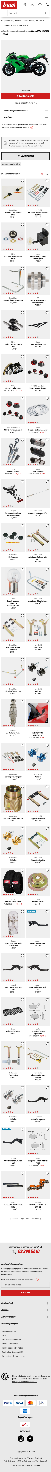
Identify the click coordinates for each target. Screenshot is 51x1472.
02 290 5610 (28, 1251)
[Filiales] (25, 5)
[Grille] (42, 173)
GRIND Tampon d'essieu (38, 388)
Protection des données (11, 1340)
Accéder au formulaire (35, 146)
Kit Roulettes (13, 557)
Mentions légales (9, 1331)
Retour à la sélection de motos (15, 25)
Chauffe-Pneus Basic (13, 902)
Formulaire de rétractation (12, 1348)
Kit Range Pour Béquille (13, 777)
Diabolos (38, 691)
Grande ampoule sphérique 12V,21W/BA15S (13, 603)
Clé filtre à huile (38, 902)
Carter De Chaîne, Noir (38, 344)
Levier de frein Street (38, 943)
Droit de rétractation (10, 1344)
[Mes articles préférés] (40, 5)
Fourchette (38, 647)
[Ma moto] (32, 5)
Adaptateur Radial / (38, 860)
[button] (46, 13)
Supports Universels (37, 818)
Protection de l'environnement (14, 1356)
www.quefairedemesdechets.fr (24, 1382)
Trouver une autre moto (23, 103)
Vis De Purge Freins (13, 733)
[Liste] (47, 173)
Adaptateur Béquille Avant (37, 601)
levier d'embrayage (38, 1119)
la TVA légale (29, 1458)
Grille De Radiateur (13, 1031)
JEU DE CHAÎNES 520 (13, 388)
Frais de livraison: (10, 1461)
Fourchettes (13, 1075)
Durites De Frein (13, 471)
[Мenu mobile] (3, 13)
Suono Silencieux (38, 471)
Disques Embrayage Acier (37, 430)
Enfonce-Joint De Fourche (13, 818)
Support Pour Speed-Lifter (37, 513)
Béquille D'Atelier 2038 (13, 691)
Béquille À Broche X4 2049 (13, 300)
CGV (4, 1335)
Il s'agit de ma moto (25, 96)
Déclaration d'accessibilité (12, 1352)
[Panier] (48, 5)
